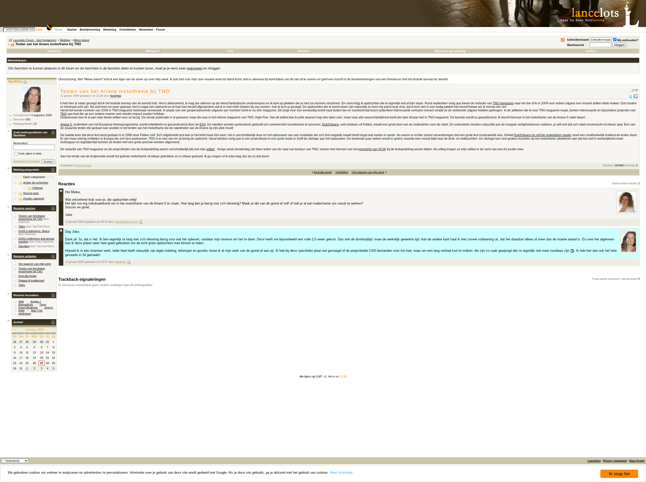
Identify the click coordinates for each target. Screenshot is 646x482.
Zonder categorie (33, 198)
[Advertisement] (323, 419)
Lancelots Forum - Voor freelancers (35, 40)
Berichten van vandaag (450, 51)
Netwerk (303, 51)
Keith (21, 310)
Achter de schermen (35, 182)
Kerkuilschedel (323, 172)
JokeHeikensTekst (126, 221)
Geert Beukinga (28, 307)
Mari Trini (36, 310)
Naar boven (636, 460)
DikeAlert (24, 246)
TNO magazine (503, 103)
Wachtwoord (575, 44)
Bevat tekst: (20, 143)
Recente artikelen (24, 256)
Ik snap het (619, 473)
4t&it (21, 301)
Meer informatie (341, 472)
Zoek (39, 29)
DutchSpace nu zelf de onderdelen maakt (542, 135)
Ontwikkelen (127, 29)
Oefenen (37, 187)
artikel (210, 149)
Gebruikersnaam (578, 39)
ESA (203, 124)
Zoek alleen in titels (30, 153)
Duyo (43, 304)
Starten (72, 29)
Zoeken (591, 51)
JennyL (48, 307)
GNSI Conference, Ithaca (33, 231)
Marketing (109, 29)
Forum (160, 29)
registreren (194, 68)
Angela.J (35, 301)
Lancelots (594, 460)
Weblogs (65, 40)
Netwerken (146, 29)
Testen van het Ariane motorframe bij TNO (31, 217)
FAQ (230, 51)
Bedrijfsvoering (90, 29)
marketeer (24, 313)
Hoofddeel (342, 172)
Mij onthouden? (627, 40)
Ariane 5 (66, 124)
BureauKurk (25, 304)
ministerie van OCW (371, 149)
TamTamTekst (41, 226)
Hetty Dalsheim (44, 241)
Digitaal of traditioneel (31, 280)
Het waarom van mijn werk (368, 172)
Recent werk (83, 165)
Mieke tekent (81, 40)
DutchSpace (330, 124)
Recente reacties (24, 208)
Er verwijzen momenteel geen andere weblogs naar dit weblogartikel (105, 285)
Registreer (54, 51)
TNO (63, 114)
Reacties (630, 165)
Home (59, 29)
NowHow (115, 95)
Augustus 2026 (34, 329)
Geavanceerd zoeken (26, 161)
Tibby (21, 226)
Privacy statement (615, 460)
